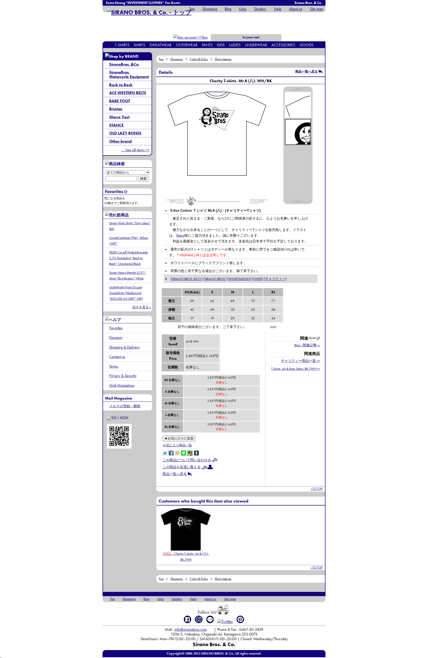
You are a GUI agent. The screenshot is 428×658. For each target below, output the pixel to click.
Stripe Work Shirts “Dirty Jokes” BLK (130, 226)
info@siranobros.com (191, 629)
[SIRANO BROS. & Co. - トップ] (149, 12)
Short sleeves (223, 59)
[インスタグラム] (199, 619)
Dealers (260, 8)
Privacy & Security (122, 375)
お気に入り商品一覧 (177, 445)
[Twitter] (225, 621)
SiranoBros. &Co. (124, 64)
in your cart (250, 37)
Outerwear (186, 45)
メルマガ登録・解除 (124, 406)
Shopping (209, 8)
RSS (114, 417)
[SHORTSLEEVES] (239, 279)
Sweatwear (160, 45)
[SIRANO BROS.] (215, 279)
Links (242, 8)
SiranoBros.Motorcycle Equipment (129, 74)
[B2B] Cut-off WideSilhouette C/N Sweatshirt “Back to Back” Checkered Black (128, 258)
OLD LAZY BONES (125, 133)
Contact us (117, 356)
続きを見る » (142, 307)
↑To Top (316, 489)
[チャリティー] (275, 279)
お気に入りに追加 (178, 438)
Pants (207, 45)
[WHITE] (257, 279)
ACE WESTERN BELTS (127, 92)
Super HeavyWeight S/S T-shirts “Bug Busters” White (127, 275)
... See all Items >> (135, 149)
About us (295, 8)
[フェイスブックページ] (188, 619)
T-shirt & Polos (199, 59)
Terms (113, 366)
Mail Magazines (121, 385)
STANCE (116, 125)
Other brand (120, 141)
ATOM (124, 417)
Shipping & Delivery (124, 347)
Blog (228, 8)
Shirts (139, 45)
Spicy (180, 235)
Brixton (115, 108)
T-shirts (122, 45)
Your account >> (199, 40)
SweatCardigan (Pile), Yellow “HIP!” (128, 240)
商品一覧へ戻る (306, 71)
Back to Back (121, 84)
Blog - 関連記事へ (307, 345)
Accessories (283, 45)
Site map (316, 8)
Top (192, 8)
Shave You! (119, 117)
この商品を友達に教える (181, 467)
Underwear (256, 45)
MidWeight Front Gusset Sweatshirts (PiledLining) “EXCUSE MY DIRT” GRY (126, 293)
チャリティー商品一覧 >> (300, 360)
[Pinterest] (240, 619)
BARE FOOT (119, 100)
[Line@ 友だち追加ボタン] (210, 619)
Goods (306, 45)
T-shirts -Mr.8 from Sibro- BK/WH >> (295, 368)
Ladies (235, 45)
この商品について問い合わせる (186, 460)
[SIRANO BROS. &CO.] (187, 279)
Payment (115, 337)
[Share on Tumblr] (196, 452)
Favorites (116, 327)
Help (277, 8)
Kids (221, 45)
